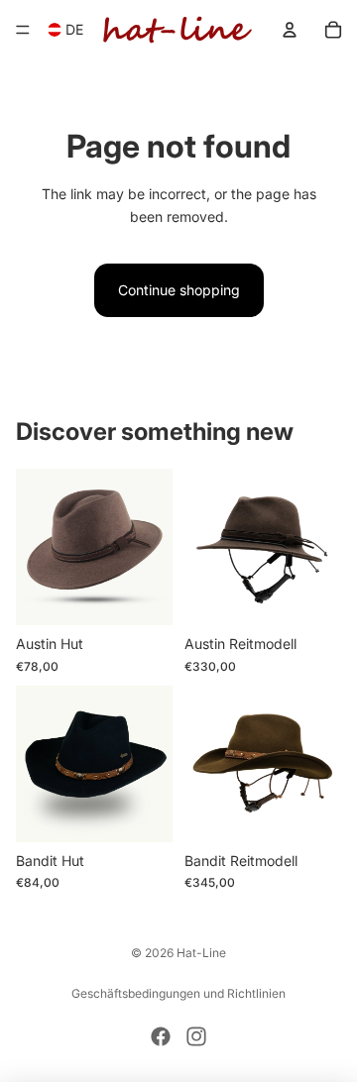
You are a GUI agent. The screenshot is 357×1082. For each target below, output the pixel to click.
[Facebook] (161, 1036)
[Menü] (23, 30)
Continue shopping (179, 289)
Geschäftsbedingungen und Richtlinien (178, 993)
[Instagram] (196, 1036)
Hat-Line (201, 952)
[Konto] (289, 30)
